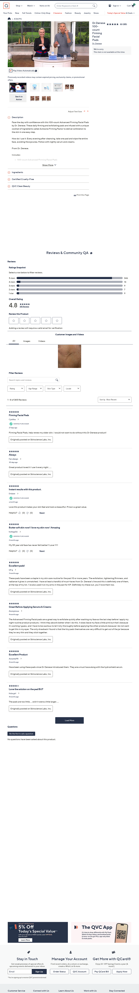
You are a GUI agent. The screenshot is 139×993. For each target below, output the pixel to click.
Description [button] (17, 117)
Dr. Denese (97, 43)
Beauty (78, 13)
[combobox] (73, 5)
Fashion (68, 13)
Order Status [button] (59, 971)
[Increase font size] (85, 111)
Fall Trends (26, 13)
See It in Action (19, 98)
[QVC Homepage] (9, 19)
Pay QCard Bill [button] (101, 971)
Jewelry (87, 13)
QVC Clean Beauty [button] (21, 186)
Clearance (57, 13)
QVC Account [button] (79, 971)
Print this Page (83, 195)
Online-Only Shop (42, 13)
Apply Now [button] (121, 971)
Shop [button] (18, 5)
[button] (110, 6)
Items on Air (45, 5)
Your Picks (7, 13)
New (17, 13)
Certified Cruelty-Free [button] (23, 179)
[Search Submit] (94, 5)
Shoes (96, 13)
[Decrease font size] (88, 111)
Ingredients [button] (17, 172)
